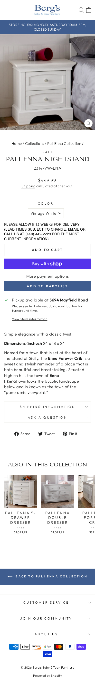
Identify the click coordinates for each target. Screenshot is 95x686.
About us (46, 634)
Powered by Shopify (47, 675)
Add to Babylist (47, 286)
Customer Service (46, 602)
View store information (29, 319)
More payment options (47, 276)
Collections (34, 143)
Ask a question (47, 417)
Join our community (46, 618)
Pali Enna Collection (64, 143)
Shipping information (48, 407)
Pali (47, 152)
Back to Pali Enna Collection (50, 576)
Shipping (28, 186)
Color (46, 203)
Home (16, 143)
